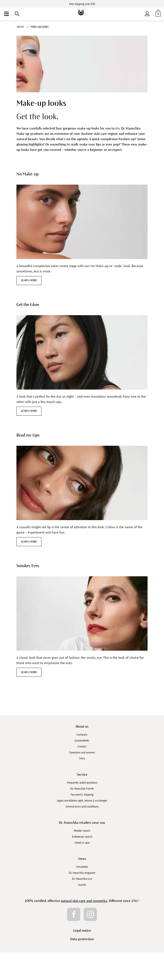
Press (82, 758)
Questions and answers (82, 752)
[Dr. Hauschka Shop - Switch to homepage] (82, 9)
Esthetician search (82, 836)
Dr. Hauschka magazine (82, 872)
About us (82, 726)
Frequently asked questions (82, 782)
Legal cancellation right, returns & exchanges (82, 800)
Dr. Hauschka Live (82, 878)
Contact (82, 746)
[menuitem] (6, 14)
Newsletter (82, 866)
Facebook (73, 914)
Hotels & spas (82, 842)
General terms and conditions (82, 806)
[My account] (147, 13)
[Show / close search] (17, 14)
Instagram (90, 914)
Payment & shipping (82, 794)
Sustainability (82, 740)
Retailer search (82, 830)
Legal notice (82, 930)
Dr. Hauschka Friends (82, 788)
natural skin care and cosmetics (84, 901)
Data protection (82, 939)
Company (82, 734)
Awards (82, 884)
